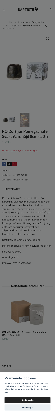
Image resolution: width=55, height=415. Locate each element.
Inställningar (27, 407)
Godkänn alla (27, 400)
